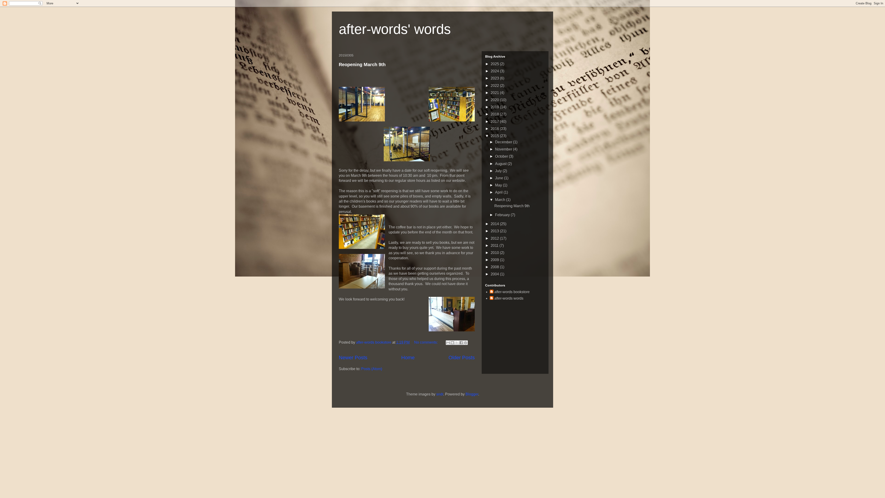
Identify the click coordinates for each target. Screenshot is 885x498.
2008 (495, 267)
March (500, 200)
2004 (495, 274)
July (499, 171)
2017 (495, 122)
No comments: (426, 342)
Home (408, 357)
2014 (495, 224)
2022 (495, 86)
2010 (495, 253)
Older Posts (461, 357)
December (504, 142)
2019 (495, 107)
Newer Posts (353, 357)
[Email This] (448, 342)
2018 (495, 114)
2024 (495, 71)
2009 (495, 260)
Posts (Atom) (371, 369)
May (499, 185)
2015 (495, 136)
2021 (495, 93)
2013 (495, 231)
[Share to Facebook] (461, 342)
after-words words (508, 298)
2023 (495, 78)
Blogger (472, 394)
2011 (495, 246)
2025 (495, 64)
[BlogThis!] (452, 342)
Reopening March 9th (362, 64)
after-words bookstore (374, 342)
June (499, 178)
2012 (495, 238)
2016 (495, 129)
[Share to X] (456, 342)
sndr (439, 394)
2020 (495, 100)
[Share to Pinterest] (465, 342)
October (502, 156)
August (501, 164)
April (499, 192)
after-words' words (395, 29)
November (504, 149)
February (503, 215)
